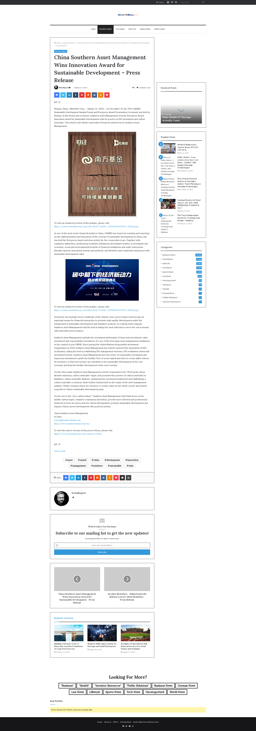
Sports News (159, 29)
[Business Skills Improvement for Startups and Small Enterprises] (102, 633)
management (79, 465)
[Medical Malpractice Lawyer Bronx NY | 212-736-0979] (168, 148)
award (83, 460)
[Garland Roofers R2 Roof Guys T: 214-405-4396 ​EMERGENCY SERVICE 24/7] (168, 204)
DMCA (115, 722)
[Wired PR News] (128, 14)
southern (98, 465)
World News (145, 29)
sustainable (115, 465)
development (113, 460)
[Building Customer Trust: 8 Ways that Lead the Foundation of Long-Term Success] (68, 633)
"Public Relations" (170, 297)
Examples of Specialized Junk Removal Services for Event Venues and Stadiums (134, 646)
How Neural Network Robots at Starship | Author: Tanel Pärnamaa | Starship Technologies (189, 182)
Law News (166, 276)
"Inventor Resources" (171, 302)
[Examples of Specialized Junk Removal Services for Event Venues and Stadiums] (135, 633)
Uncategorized (169, 280)
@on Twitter (56, 701)
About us (107, 722)
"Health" (165, 289)
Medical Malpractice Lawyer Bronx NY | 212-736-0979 (188, 147)
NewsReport (63, 88)
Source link (59, 451)
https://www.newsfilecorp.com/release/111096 (78, 434)
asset (70, 460)
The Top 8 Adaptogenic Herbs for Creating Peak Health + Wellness (188, 218)
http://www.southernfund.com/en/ (72, 423)
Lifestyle (132, 29)
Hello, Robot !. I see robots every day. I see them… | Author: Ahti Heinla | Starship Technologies (187, 162)
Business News (105, 29)
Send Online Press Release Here (146, 722)
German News (168, 293)
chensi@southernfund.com (67, 420)
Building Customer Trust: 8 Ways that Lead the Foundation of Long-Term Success (68, 646)
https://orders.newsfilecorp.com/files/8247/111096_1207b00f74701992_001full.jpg (96, 226)
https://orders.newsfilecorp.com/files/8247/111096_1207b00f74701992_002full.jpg (96, 310)
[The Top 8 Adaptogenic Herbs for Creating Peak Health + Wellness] (168, 224)
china (96, 460)
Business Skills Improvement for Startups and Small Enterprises (102, 645)
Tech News (120, 29)
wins (131, 465)
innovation (132, 460)
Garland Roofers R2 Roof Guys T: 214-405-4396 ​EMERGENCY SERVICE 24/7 (189, 204)
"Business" (166, 285)
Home (93, 29)
